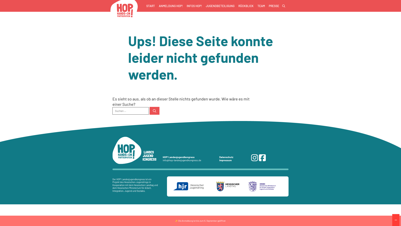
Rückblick (246, 6)
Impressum (225, 160)
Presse (274, 6)
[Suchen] (154, 111)
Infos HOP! (194, 6)
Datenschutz (226, 157)
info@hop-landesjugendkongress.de (182, 160)
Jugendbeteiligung (220, 6)
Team (261, 6)
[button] (283, 6)
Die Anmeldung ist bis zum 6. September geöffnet (202, 220)
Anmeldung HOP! (171, 6)
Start (150, 6)
